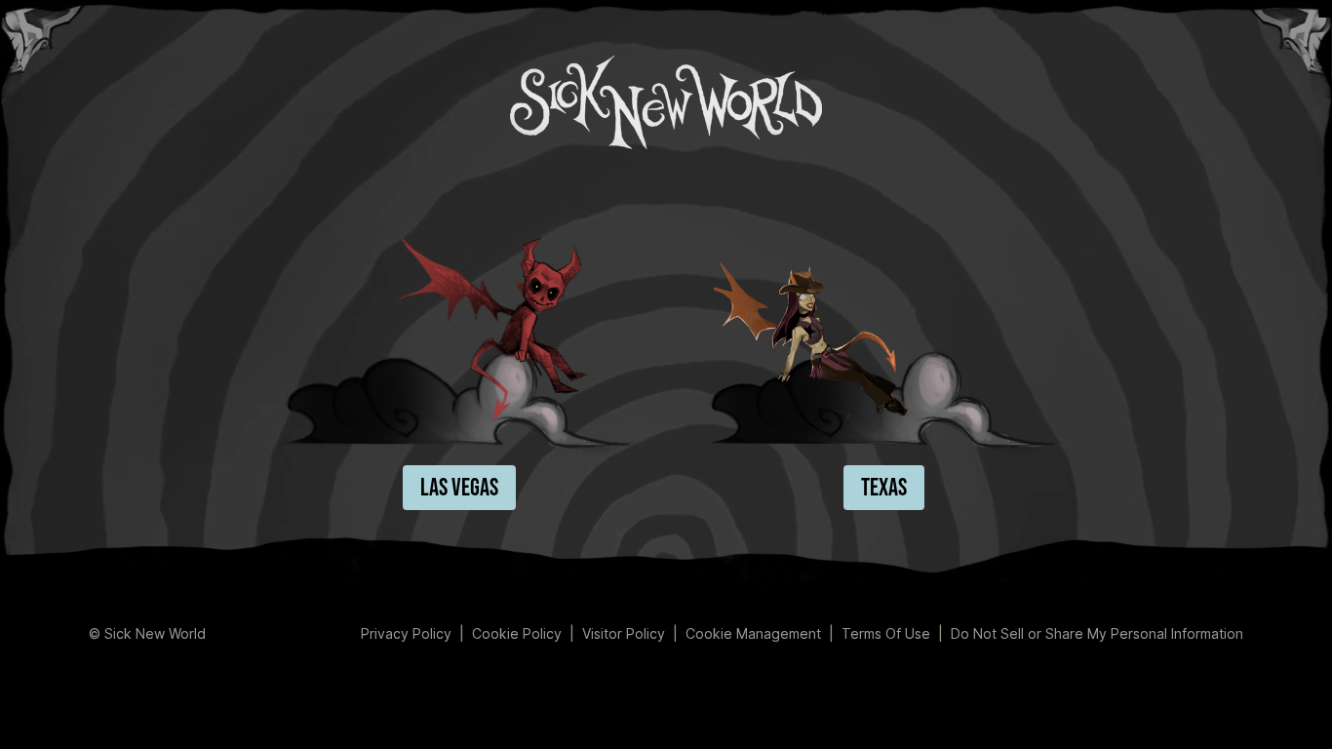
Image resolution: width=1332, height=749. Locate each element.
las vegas (459, 488)
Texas (884, 488)
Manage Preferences (753, 633)
